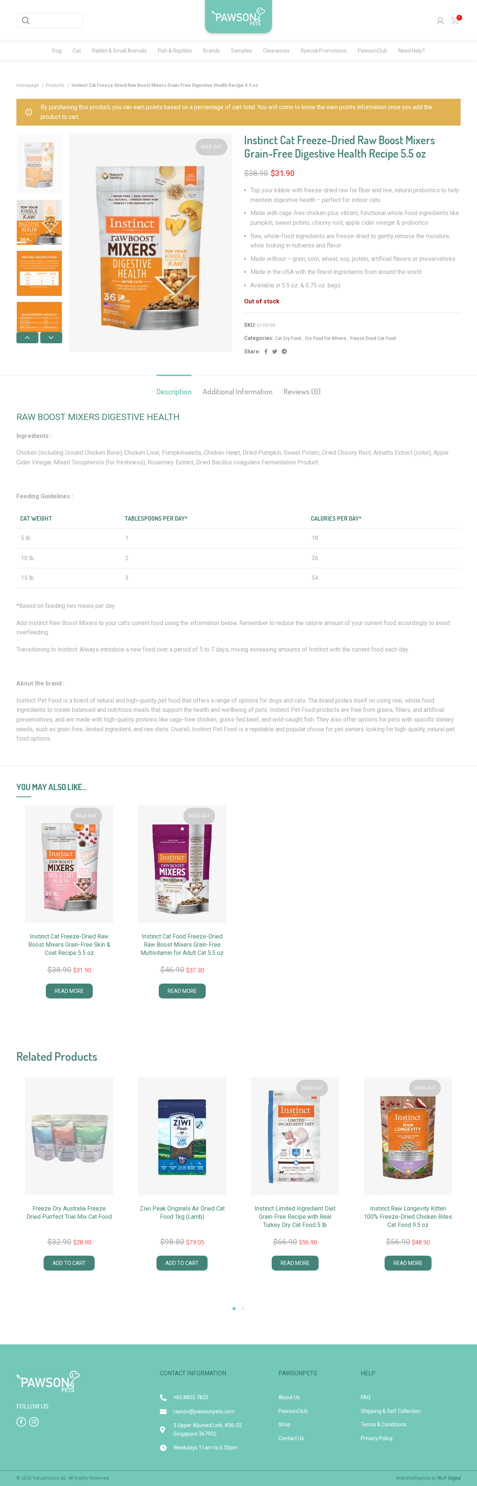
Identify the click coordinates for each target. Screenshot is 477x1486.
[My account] (440, 20)
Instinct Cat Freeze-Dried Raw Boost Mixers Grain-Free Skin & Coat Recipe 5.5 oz (69, 945)
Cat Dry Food (288, 338)
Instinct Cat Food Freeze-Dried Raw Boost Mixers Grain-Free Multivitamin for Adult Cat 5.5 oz (182, 945)
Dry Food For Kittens (325, 338)
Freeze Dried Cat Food (373, 338)
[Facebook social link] (266, 351)
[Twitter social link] (274, 351)
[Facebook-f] (21, 1422)
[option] (39, 163)
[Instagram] (34, 1422)
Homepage (28, 85)
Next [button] (51, 337)
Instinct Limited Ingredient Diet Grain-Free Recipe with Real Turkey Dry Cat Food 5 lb (295, 1217)
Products (56, 85)
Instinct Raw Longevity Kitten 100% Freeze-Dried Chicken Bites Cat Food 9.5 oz (408, 1217)
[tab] (174, 387)
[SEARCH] (25, 20)
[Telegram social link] (284, 351)
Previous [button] (27, 337)
